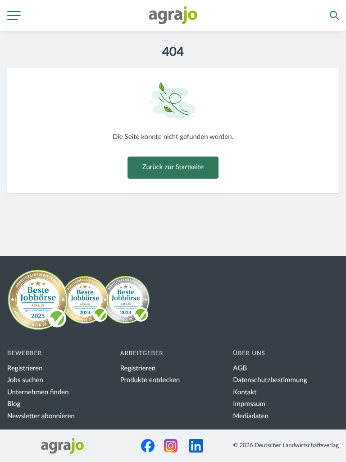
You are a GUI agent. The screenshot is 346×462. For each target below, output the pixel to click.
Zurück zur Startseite (173, 167)
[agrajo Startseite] (173, 15)
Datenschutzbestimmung (270, 380)
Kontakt (244, 392)
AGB (240, 368)
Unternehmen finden (38, 392)
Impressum (249, 404)
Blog (13, 404)
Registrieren (25, 368)
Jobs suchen (25, 380)
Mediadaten (251, 416)
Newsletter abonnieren (41, 416)
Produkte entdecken (150, 380)
